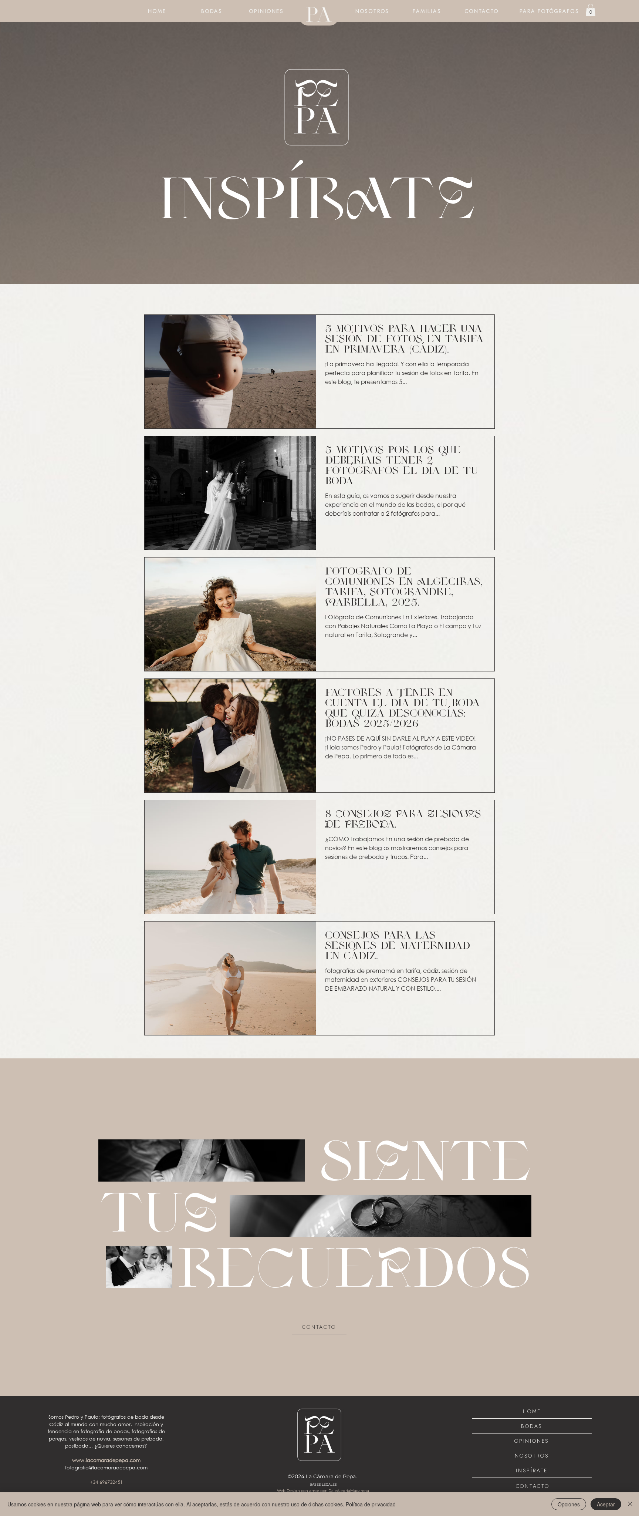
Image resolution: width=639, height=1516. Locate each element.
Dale (332, 1490)
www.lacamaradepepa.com (106, 1460)
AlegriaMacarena (353, 1490)
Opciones (569, 1504)
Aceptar (606, 1504)
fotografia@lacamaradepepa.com (106, 1468)
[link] (590, 10)
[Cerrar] (630, 1504)
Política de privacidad (371, 1504)
